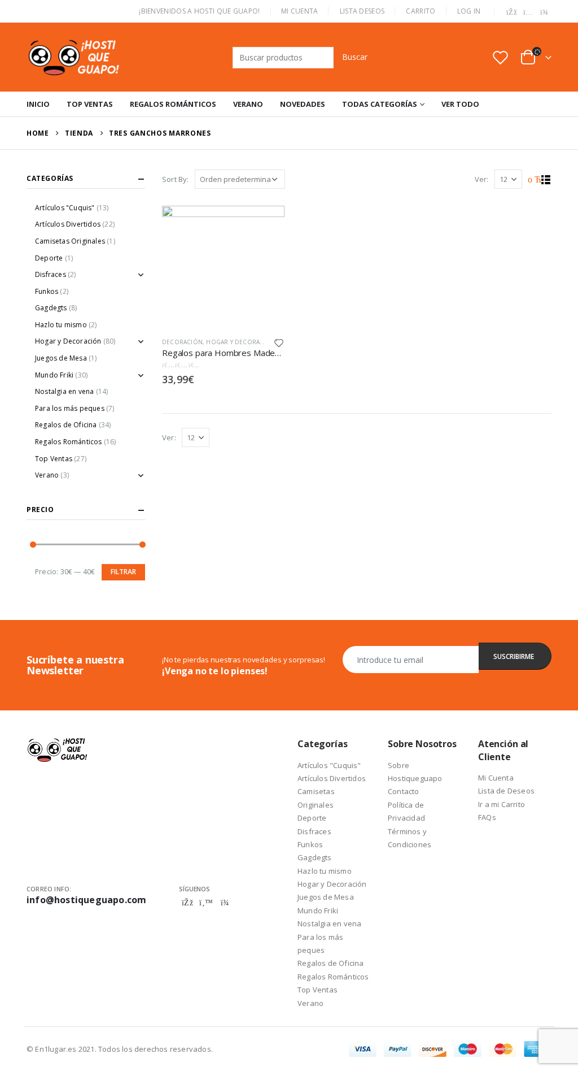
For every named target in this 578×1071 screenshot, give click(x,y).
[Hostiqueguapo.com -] (74, 57)
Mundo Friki (54, 375)
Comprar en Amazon (266, 219)
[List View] (546, 180)
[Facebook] (512, 12)
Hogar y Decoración (240, 342)
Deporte (49, 258)
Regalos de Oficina (66, 425)
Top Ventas (90, 104)
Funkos (46, 291)
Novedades (302, 104)
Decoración (182, 342)
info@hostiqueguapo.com (86, 900)
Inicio (38, 104)
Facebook (187, 902)
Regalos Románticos (173, 104)
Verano (248, 104)
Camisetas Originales (70, 241)
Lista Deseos (362, 11)
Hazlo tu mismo (61, 324)
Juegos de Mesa (61, 358)
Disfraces (50, 274)
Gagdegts (51, 308)
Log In (469, 11)
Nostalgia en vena (64, 391)
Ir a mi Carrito (501, 804)
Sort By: (175, 179)
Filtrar (123, 571)
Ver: (482, 179)
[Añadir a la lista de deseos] (278, 342)
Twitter (206, 902)
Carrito (420, 11)
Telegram (224, 902)
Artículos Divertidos (67, 224)
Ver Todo (460, 104)
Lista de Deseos (506, 791)
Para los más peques (69, 408)
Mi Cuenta (299, 11)
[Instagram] (528, 12)
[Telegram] (544, 12)
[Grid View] (533, 180)
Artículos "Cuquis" (65, 208)
